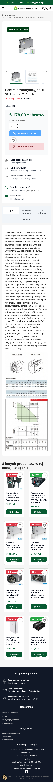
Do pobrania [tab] (42, 211)
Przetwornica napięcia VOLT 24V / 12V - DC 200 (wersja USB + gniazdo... (39, 497)
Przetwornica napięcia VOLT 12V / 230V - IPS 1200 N (38, 641)
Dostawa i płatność (10, 713)
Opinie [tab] (26, 219)
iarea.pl (30, 778)
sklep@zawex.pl (16, 199)
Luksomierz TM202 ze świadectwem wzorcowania (13, 496)
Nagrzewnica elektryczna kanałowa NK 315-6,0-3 (12, 593)
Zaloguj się (6, 737)
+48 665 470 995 (24, 190)
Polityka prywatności (10, 720)
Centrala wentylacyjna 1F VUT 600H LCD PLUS (37, 546)
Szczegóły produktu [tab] (26, 211)
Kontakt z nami (8, 723)
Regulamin (6, 716)
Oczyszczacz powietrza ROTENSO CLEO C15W (14, 641)
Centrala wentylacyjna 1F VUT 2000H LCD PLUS (13, 546)
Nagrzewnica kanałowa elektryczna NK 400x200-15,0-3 (38, 593)
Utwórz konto (7, 740)
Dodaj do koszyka (25, 133)
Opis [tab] (11, 210)
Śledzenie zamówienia (11, 734)
